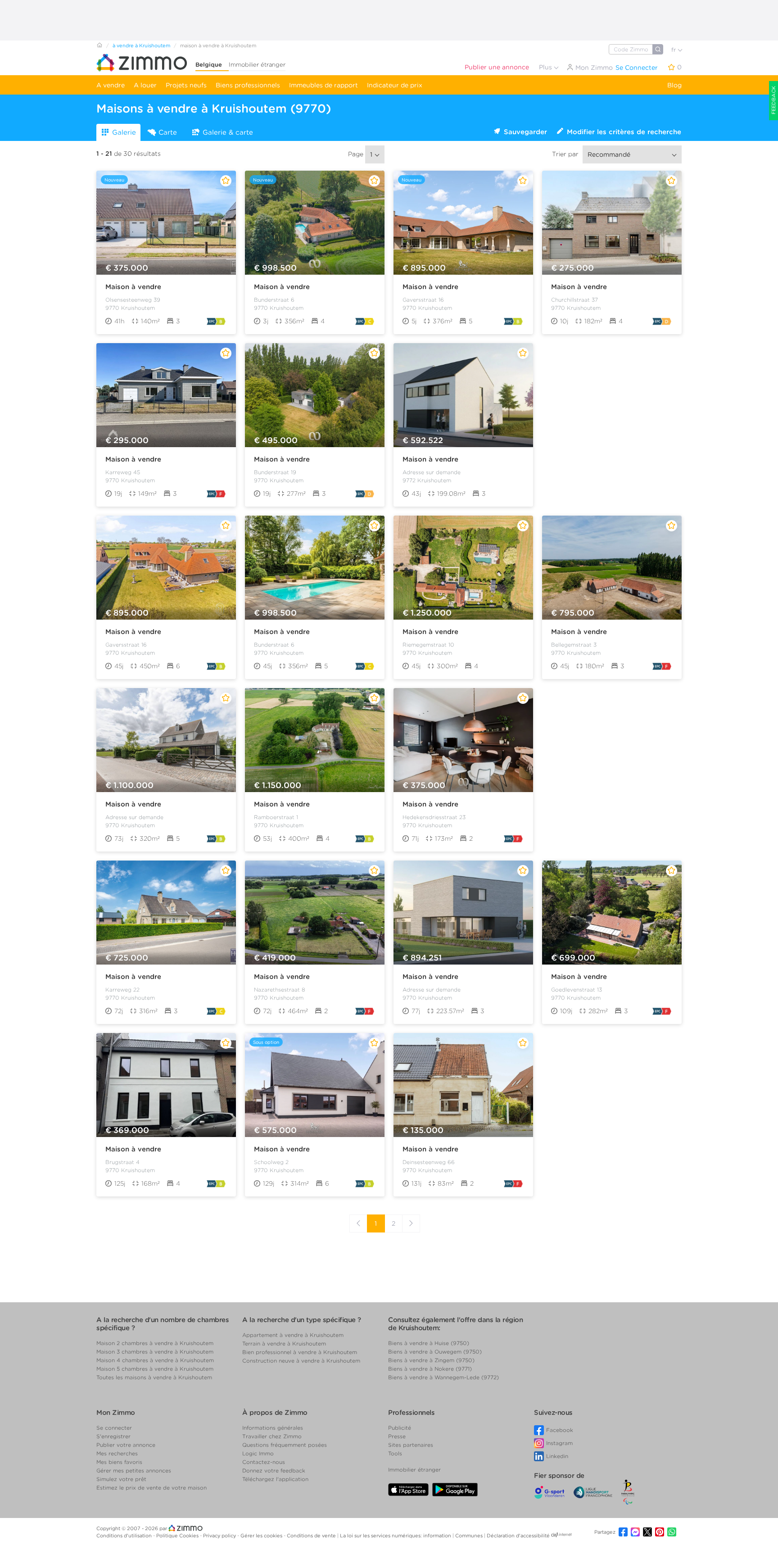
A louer (145, 85)
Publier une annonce (497, 67)
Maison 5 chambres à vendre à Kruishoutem (154, 1368)
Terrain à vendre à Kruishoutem (284, 1343)
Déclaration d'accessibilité (518, 1535)
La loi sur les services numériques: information (396, 1535)
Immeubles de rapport (323, 85)
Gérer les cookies (262, 1535)
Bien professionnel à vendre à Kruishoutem (299, 1352)
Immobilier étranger (257, 64)
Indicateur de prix (394, 85)
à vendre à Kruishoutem (141, 45)
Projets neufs (186, 85)
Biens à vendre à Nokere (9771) (430, 1368)
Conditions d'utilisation (124, 1535)
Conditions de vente (312, 1535)
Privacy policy (220, 1535)
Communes (469, 1535)
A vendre (110, 85)
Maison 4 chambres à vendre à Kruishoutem (155, 1360)
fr (674, 49)
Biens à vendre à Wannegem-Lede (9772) (443, 1377)
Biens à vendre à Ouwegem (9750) (435, 1351)
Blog (674, 85)
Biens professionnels (248, 85)
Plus (546, 67)
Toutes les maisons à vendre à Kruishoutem (154, 1377)
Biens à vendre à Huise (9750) (428, 1343)
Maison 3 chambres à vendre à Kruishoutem (154, 1351)
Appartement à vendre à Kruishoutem (293, 1335)
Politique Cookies (178, 1535)
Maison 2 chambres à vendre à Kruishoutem (154, 1343)
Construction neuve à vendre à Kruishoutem (301, 1360)
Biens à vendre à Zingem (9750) (431, 1360)
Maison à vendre (133, 287)
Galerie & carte (228, 132)
